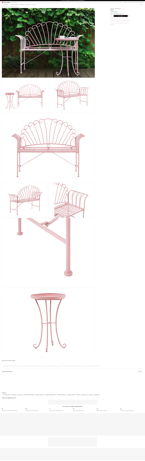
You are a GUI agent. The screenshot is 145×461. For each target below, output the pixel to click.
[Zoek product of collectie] (12, 2)
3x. (113, 17)
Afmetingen (116, 11)
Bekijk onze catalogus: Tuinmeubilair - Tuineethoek (8, 360)
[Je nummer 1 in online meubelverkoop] (6, 2)
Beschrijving (112, 11)
